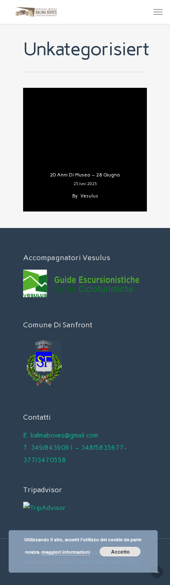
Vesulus (89, 196)
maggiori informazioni (66, 552)
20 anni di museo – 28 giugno (85, 175)
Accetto (120, 551)
